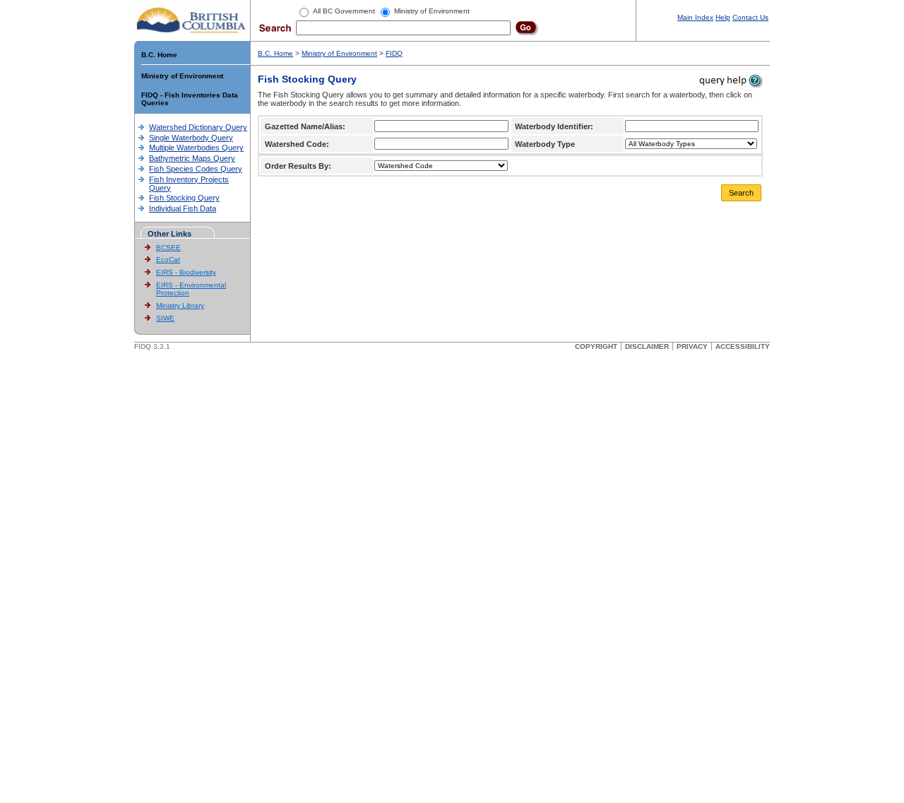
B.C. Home (159, 55)
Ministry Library (180, 305)
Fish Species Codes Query (195, 169)
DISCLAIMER (647, 346)
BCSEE (168, 247)
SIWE (165, 318)
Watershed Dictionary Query (198, 127)
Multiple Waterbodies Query (196, 147)
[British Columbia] (191, 20)
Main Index (695, 17)
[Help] (730, 80)
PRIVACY (692, 346)
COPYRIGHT (596, 346)
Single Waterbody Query (191, 137)
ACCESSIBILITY (742, 346)
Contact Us (750, 17)
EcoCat (168, 259)
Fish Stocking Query (184, 198)
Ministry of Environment (182, 76)
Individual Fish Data (182, 208)
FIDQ (394, 53)
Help (722, 17)
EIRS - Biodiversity (186, 272)
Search (741, 193)
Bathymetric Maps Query (192, 158)
